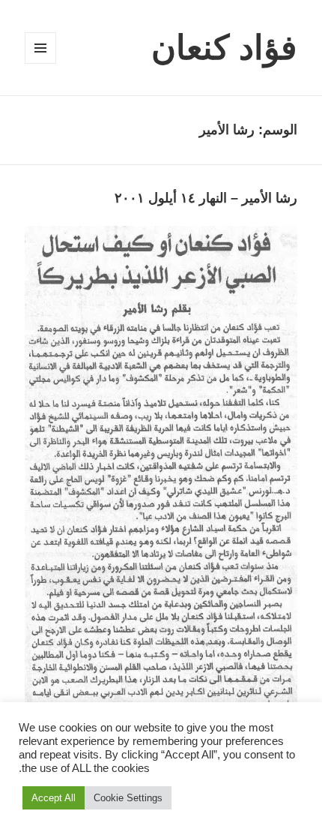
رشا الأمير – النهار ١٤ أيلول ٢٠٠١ (206, 198)
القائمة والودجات (40, 63)
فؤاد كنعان (224, 48)
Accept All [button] (53, 797)
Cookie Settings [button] (128, 797)
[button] (161, 471)
